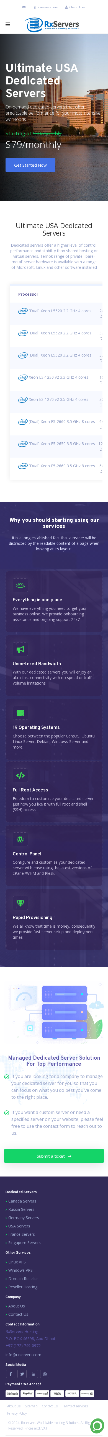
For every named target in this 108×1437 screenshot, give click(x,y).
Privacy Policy (17, 1413)
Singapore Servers (24, 1242)
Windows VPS (20, 1270)
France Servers (21, 1234)
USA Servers (19, 1226)
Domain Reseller (23, 1278)
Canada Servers (22, 1201)
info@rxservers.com (43, 7)
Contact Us (18, 1314)
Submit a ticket (51, 1156)
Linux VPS (17, 1262)
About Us (16, 1306)
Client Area (77, 7)
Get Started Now (30, 165)
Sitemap (31, 1406)
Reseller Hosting (22, 1286)
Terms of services (75, 1406)
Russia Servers (21, 1209)
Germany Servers (23, 1217)
